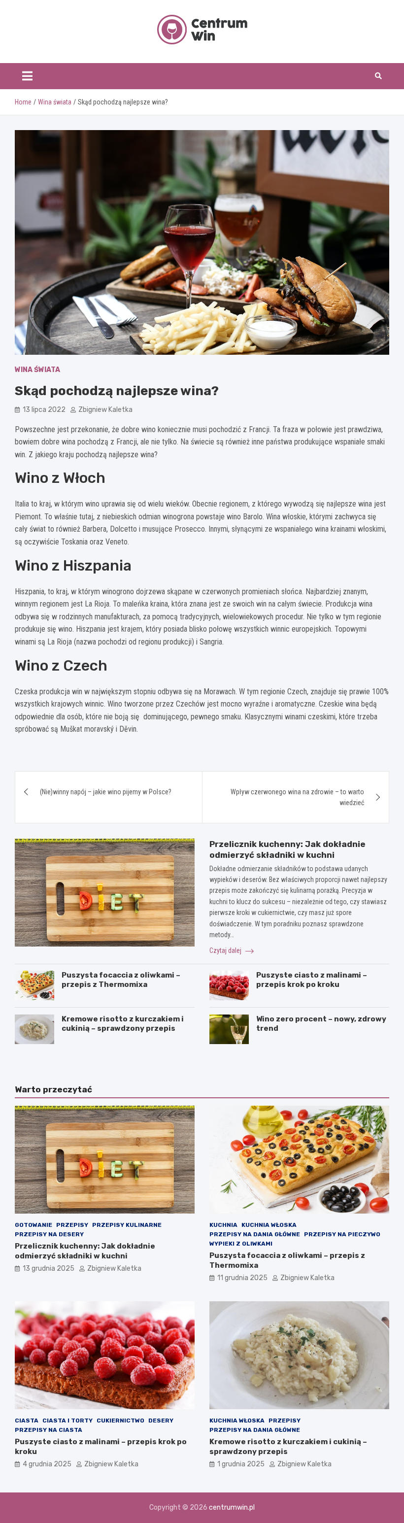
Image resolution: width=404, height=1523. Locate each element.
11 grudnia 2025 (242, 1278)
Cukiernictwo (120, 1420)
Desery (160, 1420)
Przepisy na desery (49, 1234)
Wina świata (37, 370)
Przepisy (72, 1224)
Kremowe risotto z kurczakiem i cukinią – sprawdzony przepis (123, 1024)
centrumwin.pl (232, 1507)
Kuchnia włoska (269, 1224)
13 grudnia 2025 (48, 1268)
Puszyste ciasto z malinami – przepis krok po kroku (311, 980)
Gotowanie (33, 1224)
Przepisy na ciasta (48, 1429)
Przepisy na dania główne (254, 1234)
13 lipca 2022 (44, 410)
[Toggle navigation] (27, 76)
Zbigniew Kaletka (105, 410)
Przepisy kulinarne (127, 1224)
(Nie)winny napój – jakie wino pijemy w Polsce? (105, 792)
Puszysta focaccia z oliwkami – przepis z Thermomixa (121, 980)
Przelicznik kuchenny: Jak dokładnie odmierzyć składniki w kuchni (85, 1251)
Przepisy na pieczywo (342, 1234)
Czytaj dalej (226, 950)
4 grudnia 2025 (47, 1464)
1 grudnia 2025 (241, 1464)
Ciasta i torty (67, 1420)
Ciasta (26, 1420)
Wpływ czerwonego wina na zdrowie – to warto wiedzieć (297, 797)
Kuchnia (223, 1224)
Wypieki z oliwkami (240, 1243)
